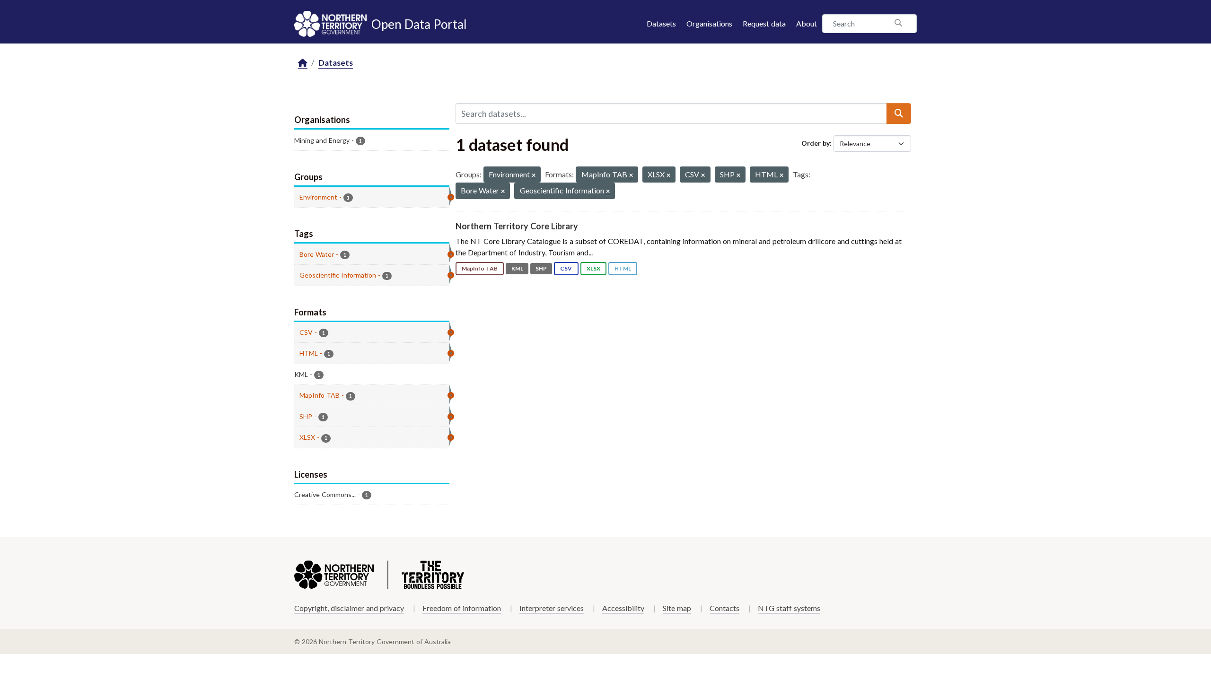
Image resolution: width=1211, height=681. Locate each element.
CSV (566, 268)
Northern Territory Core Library (517, 226)
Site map (677, 607)
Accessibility (623, 607)
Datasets (661, 23)
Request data (764, 23)
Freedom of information (461, 607)
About (806, 23)
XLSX (593, 268)
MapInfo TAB (480, 268)
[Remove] (533, 175)
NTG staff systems (789, 607)
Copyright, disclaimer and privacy (349, 607)
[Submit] (898, 113)
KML (517, 268)
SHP (541, 268)
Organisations (709, 23)
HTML (622, 268)
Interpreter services (551, 607)
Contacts (724, 607)
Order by (815, 143)
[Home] (302, 63)
